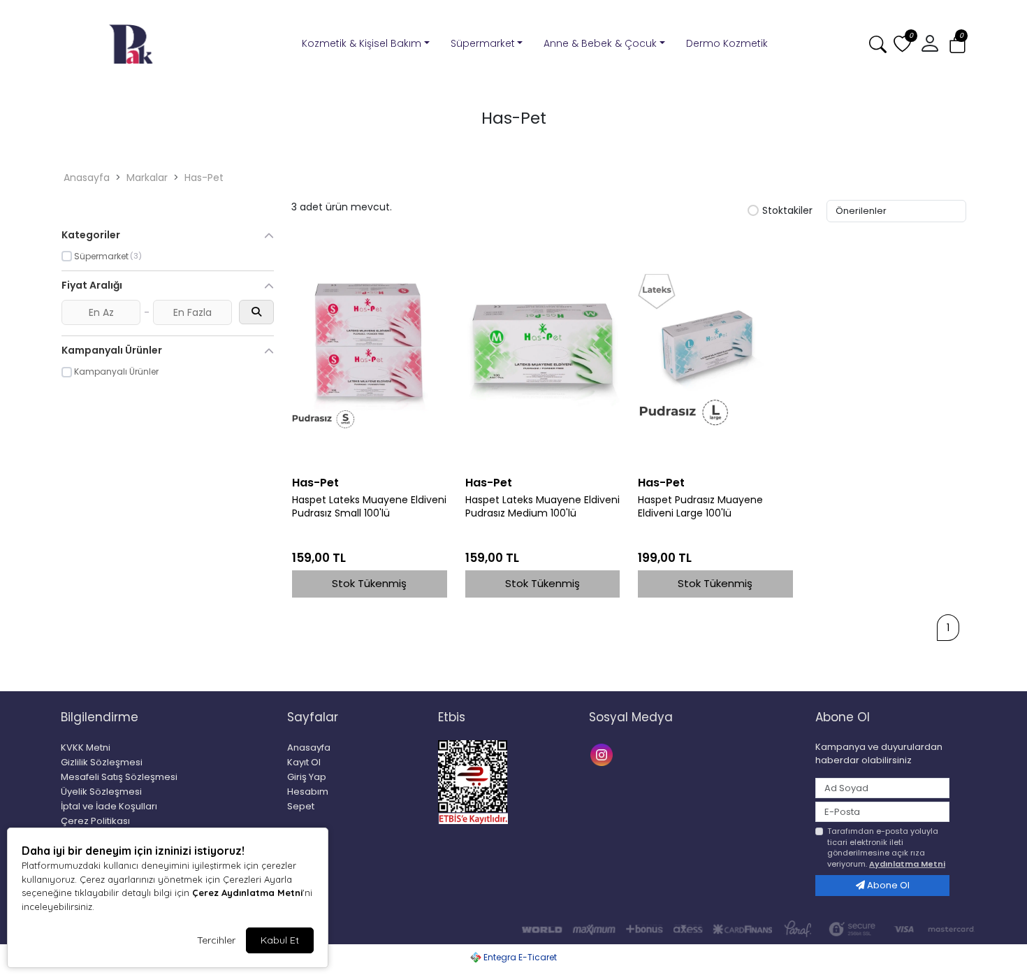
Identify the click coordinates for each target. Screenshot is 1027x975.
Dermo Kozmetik (727, 43)
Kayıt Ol (304, 762)
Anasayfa (87, 177)
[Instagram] (603, 753)
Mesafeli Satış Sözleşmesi (119, 776)
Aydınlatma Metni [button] (907, 863)
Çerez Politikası (95, 821)
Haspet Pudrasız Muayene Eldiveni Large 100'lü (700, 506)
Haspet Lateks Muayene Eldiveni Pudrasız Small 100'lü (369, 506)
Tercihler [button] (216, 940)
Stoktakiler (787, 211)
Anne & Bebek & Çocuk (600, 43)
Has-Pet (204, 177)
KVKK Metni (85, 747)
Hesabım (307, 791)
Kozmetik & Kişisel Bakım (361, 43)
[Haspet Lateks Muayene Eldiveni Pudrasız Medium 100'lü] (542, 352)
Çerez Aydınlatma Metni (247, 892)
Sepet (300, 806)
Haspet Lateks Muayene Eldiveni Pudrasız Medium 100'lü (542, 506)
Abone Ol (887, 885)
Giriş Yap (306, 776)
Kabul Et (280, 940)
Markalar (147, 177)
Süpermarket (483, 43)
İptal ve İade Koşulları (109, 806)
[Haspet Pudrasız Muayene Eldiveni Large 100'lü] (715, 352)
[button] (957, 44)
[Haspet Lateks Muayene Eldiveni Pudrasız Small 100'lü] (369, 352)
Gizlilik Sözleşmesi (102, 762)
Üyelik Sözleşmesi (101, 791)
